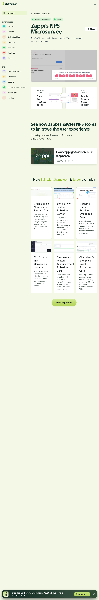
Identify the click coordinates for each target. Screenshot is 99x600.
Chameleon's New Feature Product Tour (41, 207)
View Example (41, 193)
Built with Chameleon (54, 179)
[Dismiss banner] (94, 594)
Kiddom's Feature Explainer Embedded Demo (85, 210)
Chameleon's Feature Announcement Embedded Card (65, 264)
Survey (76, 179)
